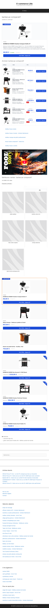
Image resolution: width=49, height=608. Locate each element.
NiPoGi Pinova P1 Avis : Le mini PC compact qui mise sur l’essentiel (20, 474)
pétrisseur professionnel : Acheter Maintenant (14, 538)
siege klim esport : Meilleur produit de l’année (14, 590)
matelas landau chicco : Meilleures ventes (13, 546)
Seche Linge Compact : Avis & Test (11, 592)
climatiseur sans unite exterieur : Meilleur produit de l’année (18, 536)
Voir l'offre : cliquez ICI (24, 55)
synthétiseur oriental (8, 576)
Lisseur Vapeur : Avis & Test (10, 531)
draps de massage (7, 507)
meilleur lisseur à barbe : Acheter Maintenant (16, 133)
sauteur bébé (6, 571)
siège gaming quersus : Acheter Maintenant (14, 518)
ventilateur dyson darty (8, 595)
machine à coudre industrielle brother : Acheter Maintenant (18, 600)
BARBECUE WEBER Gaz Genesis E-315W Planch (17, 100)
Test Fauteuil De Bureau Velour (10, 551)
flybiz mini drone (7, 541)
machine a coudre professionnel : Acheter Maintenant (16, 512)
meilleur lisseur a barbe (11, 145)
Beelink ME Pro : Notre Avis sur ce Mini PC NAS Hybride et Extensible (20, 477)
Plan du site (6, 491)
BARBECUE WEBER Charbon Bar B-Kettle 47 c (18, 119)
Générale (5, 436)
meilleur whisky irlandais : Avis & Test (12, 515)
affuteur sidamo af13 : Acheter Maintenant (13, 510)
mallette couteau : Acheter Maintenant (12, 549)
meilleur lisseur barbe (10, 129)
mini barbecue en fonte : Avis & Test (12, 556)
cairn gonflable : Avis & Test (10, 574)
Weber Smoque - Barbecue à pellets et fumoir (18, 80)
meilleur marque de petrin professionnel (15, 137)
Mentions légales (7, 493)
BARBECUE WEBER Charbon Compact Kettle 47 (16, 44)
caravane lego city (8, 438)
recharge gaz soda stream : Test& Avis (12, 579)
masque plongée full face (9, 525)
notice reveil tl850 (7, 581)
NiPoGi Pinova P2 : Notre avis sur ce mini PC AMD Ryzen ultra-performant (22, 483)
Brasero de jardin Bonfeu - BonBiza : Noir (18, 89)
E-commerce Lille (24, 4)
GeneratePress (34, 606)
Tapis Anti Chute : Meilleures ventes (12, 528)
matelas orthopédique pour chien (11, 520)
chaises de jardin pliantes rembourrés (12, 554)
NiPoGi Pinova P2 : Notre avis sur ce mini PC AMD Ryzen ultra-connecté (21, 475)
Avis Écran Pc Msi (7, 533)
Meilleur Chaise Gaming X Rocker (11, 597)
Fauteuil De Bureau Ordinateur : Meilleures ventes (15, 523)
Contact (5, 495)
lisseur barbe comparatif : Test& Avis (14, 141)
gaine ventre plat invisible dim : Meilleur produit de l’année (18, 440)
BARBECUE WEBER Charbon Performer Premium (18, 110)
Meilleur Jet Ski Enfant (8, 543)
